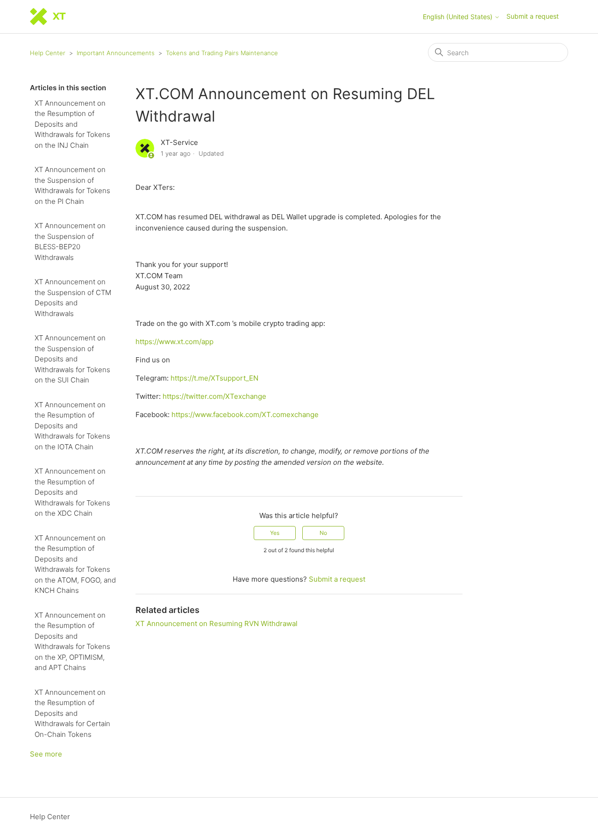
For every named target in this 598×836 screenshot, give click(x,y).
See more (46, 754)
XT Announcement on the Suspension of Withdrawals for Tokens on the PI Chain (72, 185)
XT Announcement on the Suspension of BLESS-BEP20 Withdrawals (70, 241)
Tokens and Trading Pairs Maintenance (222, 53)
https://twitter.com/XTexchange (214, 396)
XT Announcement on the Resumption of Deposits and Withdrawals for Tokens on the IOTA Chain (72, 425)
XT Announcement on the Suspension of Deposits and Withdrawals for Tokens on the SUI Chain (72, 358)
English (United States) (458, 17)
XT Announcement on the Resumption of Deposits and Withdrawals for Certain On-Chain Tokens (72, 713)
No (323, 532)
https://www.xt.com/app (174, 341)
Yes (274, 532)
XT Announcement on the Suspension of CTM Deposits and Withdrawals (73, 297)
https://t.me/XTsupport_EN (214, 378)
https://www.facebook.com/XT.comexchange (245, 414)
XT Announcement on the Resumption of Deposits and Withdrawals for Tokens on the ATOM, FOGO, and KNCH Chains (75, 564)
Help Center (47, 53)
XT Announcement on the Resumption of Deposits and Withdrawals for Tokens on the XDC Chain (72, 492)
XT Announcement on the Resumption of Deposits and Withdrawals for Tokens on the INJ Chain (72, 124)
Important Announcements (116, 53)
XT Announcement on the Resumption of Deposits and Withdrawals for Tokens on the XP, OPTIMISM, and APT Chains (72, 641)
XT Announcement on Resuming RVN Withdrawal (216, 623)
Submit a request (532, 16)
